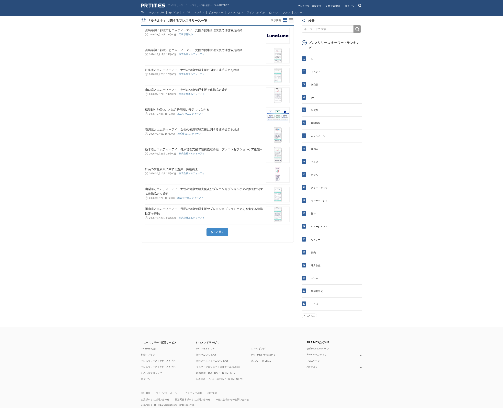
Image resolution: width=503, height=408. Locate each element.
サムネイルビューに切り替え (285, 20)
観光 (313, 252)
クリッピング (258, 348)
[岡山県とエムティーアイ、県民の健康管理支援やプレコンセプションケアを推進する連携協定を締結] (278, 214)
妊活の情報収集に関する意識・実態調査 (171, 169)
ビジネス (274, 12)
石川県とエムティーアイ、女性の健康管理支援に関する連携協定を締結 (192, 129)
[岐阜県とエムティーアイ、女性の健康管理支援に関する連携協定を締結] (278, 75)
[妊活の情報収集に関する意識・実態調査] (278, 175)
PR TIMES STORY (206, 348)
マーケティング (319, 200)
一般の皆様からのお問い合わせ (232, 399)
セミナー (315, 239)
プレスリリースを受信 (309, 6)
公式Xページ (313, 360)
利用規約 (212, 393)
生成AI (314, 110)
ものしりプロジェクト (152, 373)
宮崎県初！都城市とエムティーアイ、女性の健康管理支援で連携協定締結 (193, 30)
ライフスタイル (256, 12)
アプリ (186, 12)
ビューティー (216, 12)
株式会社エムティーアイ (192, 54)
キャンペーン (318, 136)
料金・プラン (148, 354)
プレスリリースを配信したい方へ (158, 367)
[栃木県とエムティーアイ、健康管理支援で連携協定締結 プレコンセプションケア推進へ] (278, 155)
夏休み (314, 149)
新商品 (314, 84)
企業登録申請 (333, 6)
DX (312, 97)
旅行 (313, 213)
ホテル (314, 175)
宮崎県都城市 (186, 34)
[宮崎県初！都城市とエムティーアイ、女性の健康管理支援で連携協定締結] (278, 36)
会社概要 (145, 393)
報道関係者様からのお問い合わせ (192, 399)
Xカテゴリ (312, 367)
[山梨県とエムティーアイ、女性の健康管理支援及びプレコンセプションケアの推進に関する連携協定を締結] (278, 194)
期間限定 (315, 123)
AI (312, 59)
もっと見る (217, 231)
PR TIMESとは (149, 348)
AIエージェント (319, 226)
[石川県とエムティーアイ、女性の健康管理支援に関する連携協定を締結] (278, 135)
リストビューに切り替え (291, 20)
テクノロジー (156, 12)
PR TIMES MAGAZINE (263, 354)
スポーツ (299, 12)
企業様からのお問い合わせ (155, 399)
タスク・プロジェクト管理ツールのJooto (218, 367)
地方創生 (315, 265)
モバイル (173, 12)
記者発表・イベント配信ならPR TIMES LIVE (219, 379)
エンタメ (199, 12)
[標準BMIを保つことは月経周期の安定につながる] (278, 115)
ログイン (349, 6)
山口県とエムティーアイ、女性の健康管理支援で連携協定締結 (186, 89)
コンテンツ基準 (193, 393)
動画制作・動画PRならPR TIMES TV (215, 373)
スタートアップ (319, 188)
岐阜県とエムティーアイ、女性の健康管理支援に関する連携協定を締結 (192, 70)
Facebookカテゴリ (317, 354)
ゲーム (314, 278)
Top (143, 12)
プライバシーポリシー (168, 393)
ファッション (235, 12)
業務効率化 (317, 291)
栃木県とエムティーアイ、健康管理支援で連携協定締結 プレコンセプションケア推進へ (204, 149)
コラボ (314, 304)
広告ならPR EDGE (261, 360)
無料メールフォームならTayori (212, 360)
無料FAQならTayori (206, 354)
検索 (357, 29)
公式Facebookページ (318, 348)
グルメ (286, 12)
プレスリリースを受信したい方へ (158, 360)
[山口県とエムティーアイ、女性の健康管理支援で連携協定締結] (278, 95)
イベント (315, 71)
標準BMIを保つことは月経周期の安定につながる (177, 109)
